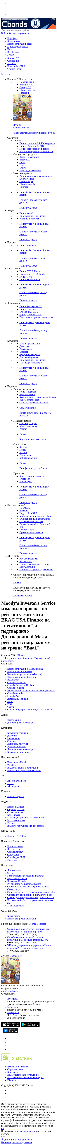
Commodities (25, 455)
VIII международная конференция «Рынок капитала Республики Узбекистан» (29, 946)
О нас (10, 873)
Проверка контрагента (31, 532)
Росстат (23, 429)
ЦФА (10, 49)
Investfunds (12, 999)
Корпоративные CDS (30, 314)
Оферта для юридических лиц (22, 897)
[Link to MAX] (8, 1049)
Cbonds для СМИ (28, 90)
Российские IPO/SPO (30, 218)
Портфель (12, 38)
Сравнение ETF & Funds (32, 274)
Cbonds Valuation (15, 688)
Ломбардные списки (30, 170)
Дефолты (24, 346)
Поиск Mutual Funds (29, 279)
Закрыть (5, 74)
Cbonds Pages (26, 181)
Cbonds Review (15, 852)
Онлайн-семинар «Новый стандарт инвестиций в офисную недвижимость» (28, 938)
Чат (21, 527)
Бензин (23, 452)
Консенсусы (13, 41)
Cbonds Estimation (16, 682)
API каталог (25, 561)
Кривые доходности (17, 46)
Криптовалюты (27, 394)
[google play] (30, 1026)
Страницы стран (28, 423)
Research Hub (26, 84)
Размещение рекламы (18, 1066)
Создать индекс (15, 812)
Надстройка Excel (16, 762)
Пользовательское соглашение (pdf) (25, 1077)
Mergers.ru (12, 1007)
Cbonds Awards (27, 184)
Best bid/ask (13, 52)
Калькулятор (13, 916)
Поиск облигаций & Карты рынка (37, 143)
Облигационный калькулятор (34, 518)
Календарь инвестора (30, 362)
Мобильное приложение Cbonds (36, 516)
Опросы (23, 187)
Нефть (22, 449)
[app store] (10, 1026)
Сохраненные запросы (31, 521)
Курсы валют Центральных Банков (37, 397)
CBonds (20, 655)
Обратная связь (15, 1069)
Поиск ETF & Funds (29, 271)
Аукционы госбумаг (29, 354)
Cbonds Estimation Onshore (20, 685)
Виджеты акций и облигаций (34, 524)
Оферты (23, 351)
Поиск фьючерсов (30, 306)
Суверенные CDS (28, 312)
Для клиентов (14, 870)
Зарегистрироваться (19, 33)
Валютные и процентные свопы (36, 317)
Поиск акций (26, 213)
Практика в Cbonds (17, 878)
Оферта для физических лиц (22, 894)
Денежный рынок (28, 357)
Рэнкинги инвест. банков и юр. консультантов (31, 690)
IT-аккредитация (15, 905)
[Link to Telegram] (8, 1038)
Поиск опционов (28, 309)
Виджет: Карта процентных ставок (25, 825)
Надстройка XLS (16, 66)
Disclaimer (12, 1080)
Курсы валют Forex (29, 400)
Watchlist (11, 63)
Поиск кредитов (27, 245)
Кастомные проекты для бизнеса (36, 569)
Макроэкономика (28, 426)
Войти (4, 33)
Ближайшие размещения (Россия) (36, 151)
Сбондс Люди (14, 69)
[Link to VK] (8, 1045)
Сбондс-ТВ (13, 60)
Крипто (13, 58)
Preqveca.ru (13, 1012)
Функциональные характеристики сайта (28, 886)
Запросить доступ (22, 595)
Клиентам (12, 1072)
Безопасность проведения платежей (25, 875)
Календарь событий (29, 343)
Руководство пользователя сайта (24, 884)
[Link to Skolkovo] (16, 1061)
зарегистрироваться (24, 1131)
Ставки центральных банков (34, 402)
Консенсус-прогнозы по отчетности (26, 817)
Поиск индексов (27, 391)
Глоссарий (24, 93)
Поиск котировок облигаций (34, 148)
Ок (2, 1128)
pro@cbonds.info (9, 991)
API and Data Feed (28, 558)
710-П (10, 783)
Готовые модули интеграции (34, 564)
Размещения (25, 349)
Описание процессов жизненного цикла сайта (31, 892)
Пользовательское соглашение (23, 1074)
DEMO (17, 582)
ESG (21, 165)
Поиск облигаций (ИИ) (19, 44)
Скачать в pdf (14, 889)
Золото (10, 54)
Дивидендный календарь (32, 216)
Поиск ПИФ (25, 276)
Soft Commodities (28, 458)
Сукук (22, 168)
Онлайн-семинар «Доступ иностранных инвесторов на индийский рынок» (28, 930)
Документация (27, 567)
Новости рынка (27, 82)
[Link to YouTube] (8, 1042)
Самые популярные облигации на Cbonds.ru (30, 709)
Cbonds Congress (37, 924)
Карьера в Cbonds (16, 881)
